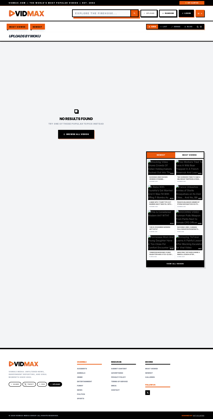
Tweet (30, 384)
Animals (81, 373)
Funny (80, 386)
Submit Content (119, 369)
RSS (42, 384)
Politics (81, 394)
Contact (115, 390)
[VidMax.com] (27, 13)
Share (15, 384)
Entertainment (84, 381)
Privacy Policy (118, 377)
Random (168, 13)
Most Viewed (17, 27)
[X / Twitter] (147, 392)
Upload (148, 13)
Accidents (82, 369)
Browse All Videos (76, 134)
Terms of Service (119, 381)
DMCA (113, 386)
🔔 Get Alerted (191, 3)
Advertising (117, 373)
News (79, 390)
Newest (37, 27)
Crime (80, 377)
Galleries (150, 377)
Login (186, 13)
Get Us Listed (198, 415)
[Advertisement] (106, 68)
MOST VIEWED (189, 155)
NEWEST (161, 155)
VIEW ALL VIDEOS (175, 264)
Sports (80, 398)
